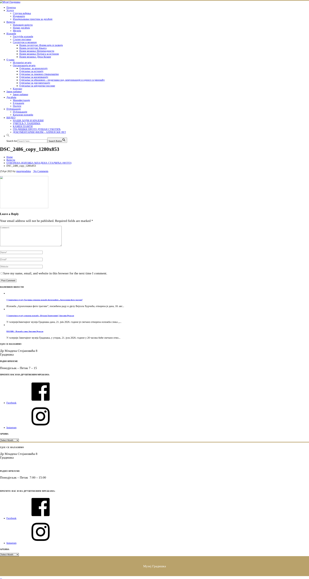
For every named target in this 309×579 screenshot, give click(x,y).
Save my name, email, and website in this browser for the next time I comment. (55, 273)
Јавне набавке (14, 91)
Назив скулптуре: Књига (33, 48)
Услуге (10, 10)
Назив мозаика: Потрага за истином (39, 53)
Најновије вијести (23, 25)
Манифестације (21, 100)
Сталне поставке (22, 39)
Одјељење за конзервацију (33, 77)
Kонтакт (17, 88)
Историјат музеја (22, 62)
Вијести (10, 22)
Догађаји (11, 97)
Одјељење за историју (31, 71)
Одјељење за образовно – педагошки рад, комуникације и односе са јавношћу (62, 80)
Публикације (13, 109)
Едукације (18, 103)
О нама (10, 59)
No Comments (40, 171)
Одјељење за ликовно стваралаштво (39, 74)
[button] (8, 136)
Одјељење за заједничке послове (37, 85)
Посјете (17, 106)
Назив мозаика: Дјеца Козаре (35, 56)
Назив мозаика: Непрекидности (36, 51)
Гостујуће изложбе (23, 36)
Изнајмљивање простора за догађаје (32, 19)
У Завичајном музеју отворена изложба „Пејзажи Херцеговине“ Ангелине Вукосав (40, 316)
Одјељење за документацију (34, 82)
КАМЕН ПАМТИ (23, 126)
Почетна (11, 7)
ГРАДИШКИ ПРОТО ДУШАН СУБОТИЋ (37, 129)
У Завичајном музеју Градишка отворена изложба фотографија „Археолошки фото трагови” (44, 300)
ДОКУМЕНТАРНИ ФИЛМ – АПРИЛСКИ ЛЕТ (39, 132)
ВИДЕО (10, 117)
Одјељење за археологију (33, 68)
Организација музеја (24, 65)
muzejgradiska (23, 171)
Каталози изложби (23, 114)
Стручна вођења (22, 13)
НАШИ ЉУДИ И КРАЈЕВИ (28, 120)
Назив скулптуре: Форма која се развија (41, 45)
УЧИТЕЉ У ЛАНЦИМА (26, 123)
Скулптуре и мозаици (25, 42)
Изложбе (11, 33)
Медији (17, 30)
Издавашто (19, 16)
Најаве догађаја (21, 27)
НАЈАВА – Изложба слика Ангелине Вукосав (24, 331)
